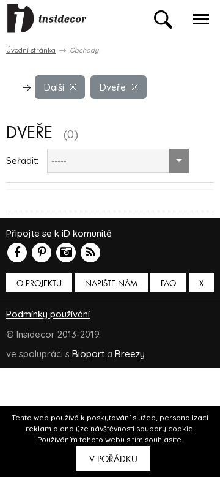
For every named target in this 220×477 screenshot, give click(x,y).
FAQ (168, 283)
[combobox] (118, 161)
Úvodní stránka (31, 50)
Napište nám (111, 283)
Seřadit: (22, 160)
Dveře (113, 87)
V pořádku (113, 459)
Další (54, 87)
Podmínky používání (48, 314)
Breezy (130, 354)
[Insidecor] (47, 19)
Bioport (88, 354)
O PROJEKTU (39, 283)
